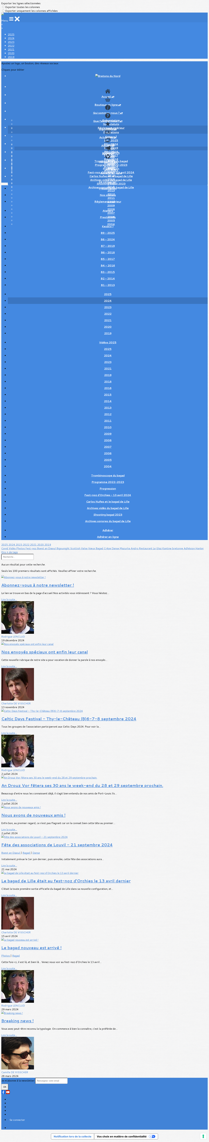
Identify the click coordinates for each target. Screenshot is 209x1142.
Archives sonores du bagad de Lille (108, 521)
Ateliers (108, 210)
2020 (11, 53)
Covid (5, 548)
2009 (111, 205)
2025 (11, 34)
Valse (84, 548)
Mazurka (125, 548)
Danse (116, 548)
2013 (108, 407)
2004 (108, 466)
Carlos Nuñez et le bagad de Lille (111, 176)
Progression (108, 488)
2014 (108, 401)
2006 (108, 453)
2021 (11, 49)
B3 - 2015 (108, 272)
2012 (108, 414)
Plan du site (15, 1099)
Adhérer (111, 169)
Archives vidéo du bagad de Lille (108, 508)
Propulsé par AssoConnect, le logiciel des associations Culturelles (47, 1128)
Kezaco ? (108, 226)
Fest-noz (31, 548)
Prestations (111, 132)
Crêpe (108, 548)
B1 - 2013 (108, 285)
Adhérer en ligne (111, 173)
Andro (135, 548)
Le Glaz (157, 548)
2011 (108, 420)
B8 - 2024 (108, 239)
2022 (11, 45)
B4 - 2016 (108, 265)
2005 (108, 460)
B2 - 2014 (108, 278)
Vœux (92, 548)
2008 (108, 440)
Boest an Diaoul (46, 548)
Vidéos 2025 (107, 342)
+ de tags (12, 552)
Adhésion (189, 548)
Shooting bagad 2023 (107, 514)
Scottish (75, 548)
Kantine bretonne (173, 548)
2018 (108, 381)
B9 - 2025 (111, 140)
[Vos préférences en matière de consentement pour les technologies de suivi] (203, 1136)
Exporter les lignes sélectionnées (20, 3)
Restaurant (146, 548)
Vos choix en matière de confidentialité (122, 1136)
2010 (108, 427)
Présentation (108, 188)
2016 (108, 388)
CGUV (11, 1110)
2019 (11, 57)
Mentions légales (18, 1107)
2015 (108, 394)
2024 (11, 38)
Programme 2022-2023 (111, 165)
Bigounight (63, 548)
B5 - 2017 (108, 259)
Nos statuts (111, 124)
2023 (11, 42)
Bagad (100, 548)
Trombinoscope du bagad (108, 475)
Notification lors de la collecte (72, 1136)
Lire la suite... (9, 599)
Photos (20, 548)
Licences (13, 1103)
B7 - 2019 (108, 246)
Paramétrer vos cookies (22, 1114)
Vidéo (12, 548)
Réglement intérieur (107, 201)
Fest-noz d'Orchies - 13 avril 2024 (107, 495)
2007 (108, 447)
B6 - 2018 (108, 252)
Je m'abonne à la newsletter (18, 1080)
